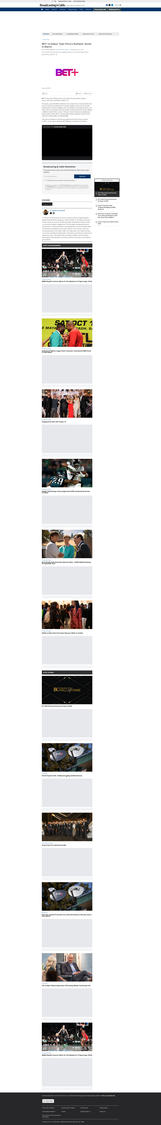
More (88, 9)
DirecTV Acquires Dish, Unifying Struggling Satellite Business (107, 207)
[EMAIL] (54, 213)
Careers (63, 1111)
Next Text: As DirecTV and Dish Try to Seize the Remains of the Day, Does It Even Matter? (108, 215)
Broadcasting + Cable (64, 1)
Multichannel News (79, 1)
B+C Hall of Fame (57, 34)
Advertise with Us (85, 1111)
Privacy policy (84, 1108)
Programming (72, 9)
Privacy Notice (50, 186)
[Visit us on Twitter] (110, 5)
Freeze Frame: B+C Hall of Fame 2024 (108, 222)
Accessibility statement (48, 1111)
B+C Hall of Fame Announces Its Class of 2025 (107, 200)
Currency (62, 9)
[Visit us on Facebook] (107, 5)
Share (46, 93)
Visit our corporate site (108, 1095)
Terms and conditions (48, 1108)
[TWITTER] (51, 213)
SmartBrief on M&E (72, 34)
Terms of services (65, 185)
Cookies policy (104, 1108)
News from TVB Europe (105, 34)
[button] (118, 5)
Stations (54, 9)
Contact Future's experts (68, 1108)
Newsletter (89, 93)
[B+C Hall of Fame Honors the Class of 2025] (106, 189)
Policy (81, 9)
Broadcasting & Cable (62, 49)
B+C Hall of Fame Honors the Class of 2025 (107, 193)
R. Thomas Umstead (49, 49)
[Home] (42, 9)
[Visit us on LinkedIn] (112, 5)
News (47, 9)
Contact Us (103, 1111)
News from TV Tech (88, 34)
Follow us (80, 93)
